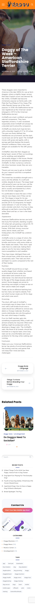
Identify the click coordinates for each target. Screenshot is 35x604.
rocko (28, 588)
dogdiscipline (7, 570)
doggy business (19, 574)
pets (22, 588)
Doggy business (9, 541)
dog (15, 567)
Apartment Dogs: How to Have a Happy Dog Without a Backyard (17, 487)
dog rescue (6, 584)
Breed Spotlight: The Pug (13, 492)
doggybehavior (7, 574)
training (5, 591)
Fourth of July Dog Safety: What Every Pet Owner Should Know (18, 482)
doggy (27, 570)
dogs (14, 584)
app (4, 563)
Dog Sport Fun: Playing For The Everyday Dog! (18, 477)
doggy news (17, 577)
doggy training (18, 581)
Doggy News (6, 45)
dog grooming (18, 570)
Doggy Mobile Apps (24, 71)
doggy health (7, 577)
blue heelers (6, 567)
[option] (17, 426)
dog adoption (23, 567)
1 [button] (16, 446)
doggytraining (7, 581)
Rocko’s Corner (9, 548)
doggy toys (27, 577)
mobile (27, 584)
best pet (10, 563)
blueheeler (19, 563)
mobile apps (6, 588)
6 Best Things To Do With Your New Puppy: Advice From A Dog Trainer (16, 471)
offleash (15, 588)
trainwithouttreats (16, 591)
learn (20, 584)
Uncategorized (19, 434)
